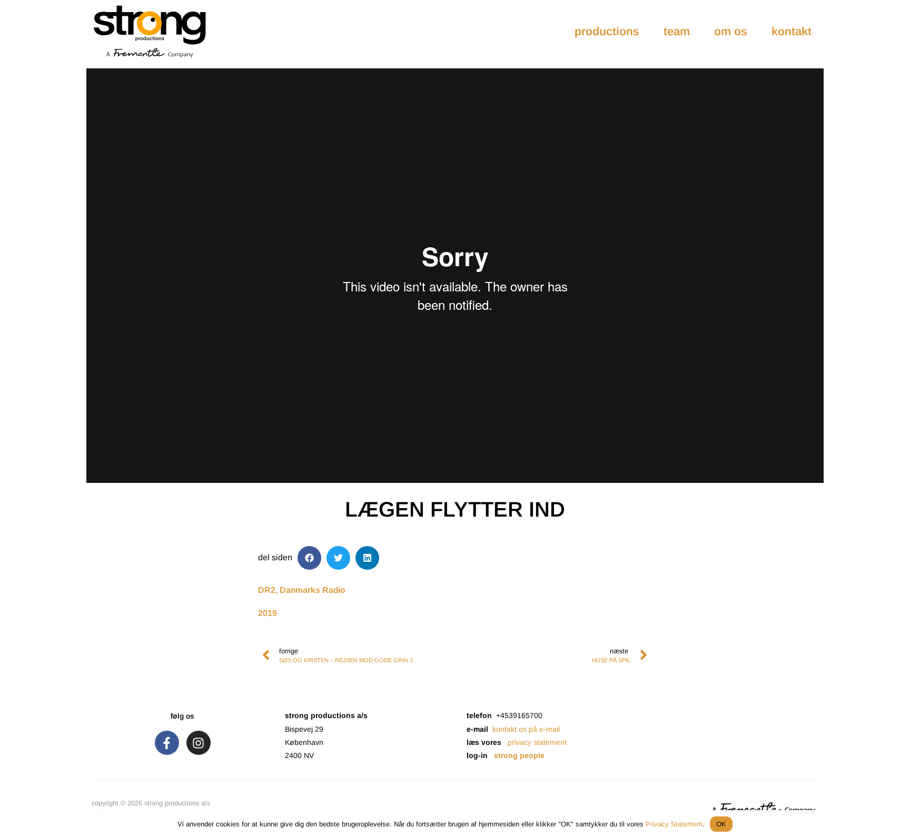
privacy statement (537, 742)
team (677, 31)
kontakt (791, 31)
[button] (309, 558)
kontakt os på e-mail (526, 729)
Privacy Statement (674, 824)
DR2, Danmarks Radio (301, 589)
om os (730, 31)
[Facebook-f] (167, 743)
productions (607, 31)
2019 (267, 613)
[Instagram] (198, 743)
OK (721, 824)
